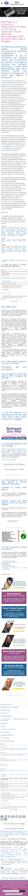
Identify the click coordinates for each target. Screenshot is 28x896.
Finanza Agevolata (8, 741)
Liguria (3, 249)
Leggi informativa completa (12, 808)
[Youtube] (5, 819)
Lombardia (10, 249)
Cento (18, 227)
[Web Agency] (14, 12)
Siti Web (4, 723)
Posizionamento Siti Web (10, 707)
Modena (23, 239)
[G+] (9, 816)
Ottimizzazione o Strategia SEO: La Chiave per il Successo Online (14, 760)
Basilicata (9, 246)
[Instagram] (16, 816)
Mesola (18, 231)
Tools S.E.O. (5, 713)
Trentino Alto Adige (7, 251)
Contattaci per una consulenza (14, 368)
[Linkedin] (20, 816)
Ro (17, 234)
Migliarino (23, 231)
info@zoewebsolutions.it (15, 859)
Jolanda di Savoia (10, 230)
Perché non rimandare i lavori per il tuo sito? (14, 771)
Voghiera (21, 235)
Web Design (6, 732)
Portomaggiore (11, 234)
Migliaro (3, 233)
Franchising (5, 738)
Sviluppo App (6, 710)
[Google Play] (13, 816)
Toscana (24, 250)
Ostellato (18, 233)
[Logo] (14, 3)
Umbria (16, 251)
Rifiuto (22, 891)
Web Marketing (7, 716)
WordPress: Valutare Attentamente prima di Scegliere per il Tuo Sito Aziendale (14, 754)
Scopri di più (13, 521)
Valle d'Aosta (22, 251)
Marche (17, 249)
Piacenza (8, 241)
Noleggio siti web (7, 735)
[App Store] (2, 816)
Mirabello (10, 233)
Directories (23, 873)
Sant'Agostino (22, 234)
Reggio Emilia (22, 241)
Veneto (3, 253)
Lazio (24, 247)
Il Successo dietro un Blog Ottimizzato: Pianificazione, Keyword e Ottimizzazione (14, 749)
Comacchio (18, 17)
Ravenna (14, 241)
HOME (2, 17)
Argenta (3, 227)
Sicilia (19, 250)
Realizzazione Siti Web (7, 84)
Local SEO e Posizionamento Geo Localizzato (14, 719)
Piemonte (3, 250)
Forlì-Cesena (16, 239)
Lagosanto (20, 230)
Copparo (11, 229)
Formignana (23, 229)
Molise (23, 249)
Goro (2, 230)
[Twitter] (24, 816)
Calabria (16, 246)
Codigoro (23, 227)
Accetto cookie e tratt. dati (11, 891)
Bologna (3, 239)
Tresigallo (3, 235)
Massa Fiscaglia (10, 231)
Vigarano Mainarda (12, 235)
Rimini (2, 242)
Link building (5, 765)
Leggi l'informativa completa (13, 894)
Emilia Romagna (8, 17)
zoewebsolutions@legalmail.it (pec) (15, 861)
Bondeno (13, 227)
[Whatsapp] (2, 819)
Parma (3, 241)
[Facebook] (5, 816)
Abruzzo (3, 246)
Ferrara (13, 17)
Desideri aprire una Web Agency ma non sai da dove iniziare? (14, 502)
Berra (7, 227)
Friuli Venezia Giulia (16, 247)
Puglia (9, 250)
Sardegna (14, 250)
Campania (23, 246)
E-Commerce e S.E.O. (9, 729)
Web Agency (12, 872)
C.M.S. (4, 726)
